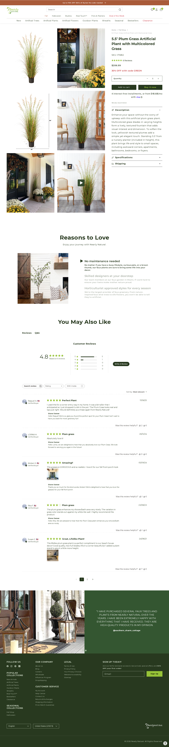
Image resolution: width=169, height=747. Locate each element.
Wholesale (39, 674)
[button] (81, 183)
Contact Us (39, 696)
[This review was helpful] (140, 425)
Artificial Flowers (70, 21)
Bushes (68, 16)
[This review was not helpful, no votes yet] (144, 425)
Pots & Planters (98, 16)
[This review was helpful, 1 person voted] (140, 497)
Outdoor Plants (90, 21)
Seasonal (119, 21)
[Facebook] (8, 666)
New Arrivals (12, 679)
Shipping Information (44, 702)
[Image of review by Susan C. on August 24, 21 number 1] (52, 555)
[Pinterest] (15, 666)
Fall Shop (122, 30)
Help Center (40, 693)
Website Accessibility (73, 674)
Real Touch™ (81, 16)
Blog (37, 669)
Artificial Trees (32, 21)
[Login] (156, 9)
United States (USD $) (44, 726)
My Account (40, 691)
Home (114, 30)
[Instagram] (11, 666)
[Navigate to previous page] (76, 579)
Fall (46, 16)
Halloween (56, 16)
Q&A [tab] (37, 333)
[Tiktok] (19, 666)
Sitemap (67, 677)
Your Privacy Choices (72, 672)
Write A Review (121, 364)
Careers (38, 672)
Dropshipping (41, 680)
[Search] (120, 10)
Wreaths (106, 21)
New (19, 21)
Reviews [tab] (27, 333)
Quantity (118, 78)
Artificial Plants (50, 21)
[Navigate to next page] (93, 579)
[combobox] (84, 10)
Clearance (148, 21)
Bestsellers (133, 21)
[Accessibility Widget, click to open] (165, 743)
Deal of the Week (116, 16)
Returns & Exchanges (44, 699)
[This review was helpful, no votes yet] (140, 454)
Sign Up (154, 674)
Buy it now (150, 87)
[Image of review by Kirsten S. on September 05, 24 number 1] (52, 474)
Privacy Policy (70, 669)
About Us (39, 666)
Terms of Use (69, 666)
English (12, 726)
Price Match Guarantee (44, 705)
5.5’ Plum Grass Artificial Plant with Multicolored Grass (132, 33)
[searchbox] (30, 386)
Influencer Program (43, 677)
